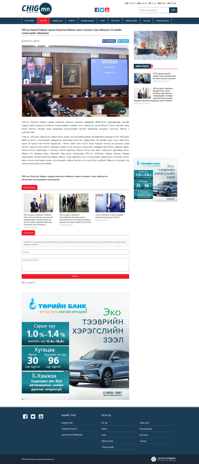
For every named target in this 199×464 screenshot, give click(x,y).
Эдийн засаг (58, 21)
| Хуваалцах (110, 41)
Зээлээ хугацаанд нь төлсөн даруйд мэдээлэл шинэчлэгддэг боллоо (109, 215)
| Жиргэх (124, 41)
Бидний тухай (67, 422)
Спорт (102, 21)
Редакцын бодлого (69, 428)
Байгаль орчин (131, 21)
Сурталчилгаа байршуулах (72, 434)
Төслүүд (146, 21)
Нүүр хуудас (29, 21)
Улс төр (43, 21)
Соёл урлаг (115, 21)
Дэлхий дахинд (87, 21)
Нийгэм (72, 21)
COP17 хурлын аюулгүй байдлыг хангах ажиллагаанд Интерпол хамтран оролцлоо (164, 76)
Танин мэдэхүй (162, 21)
